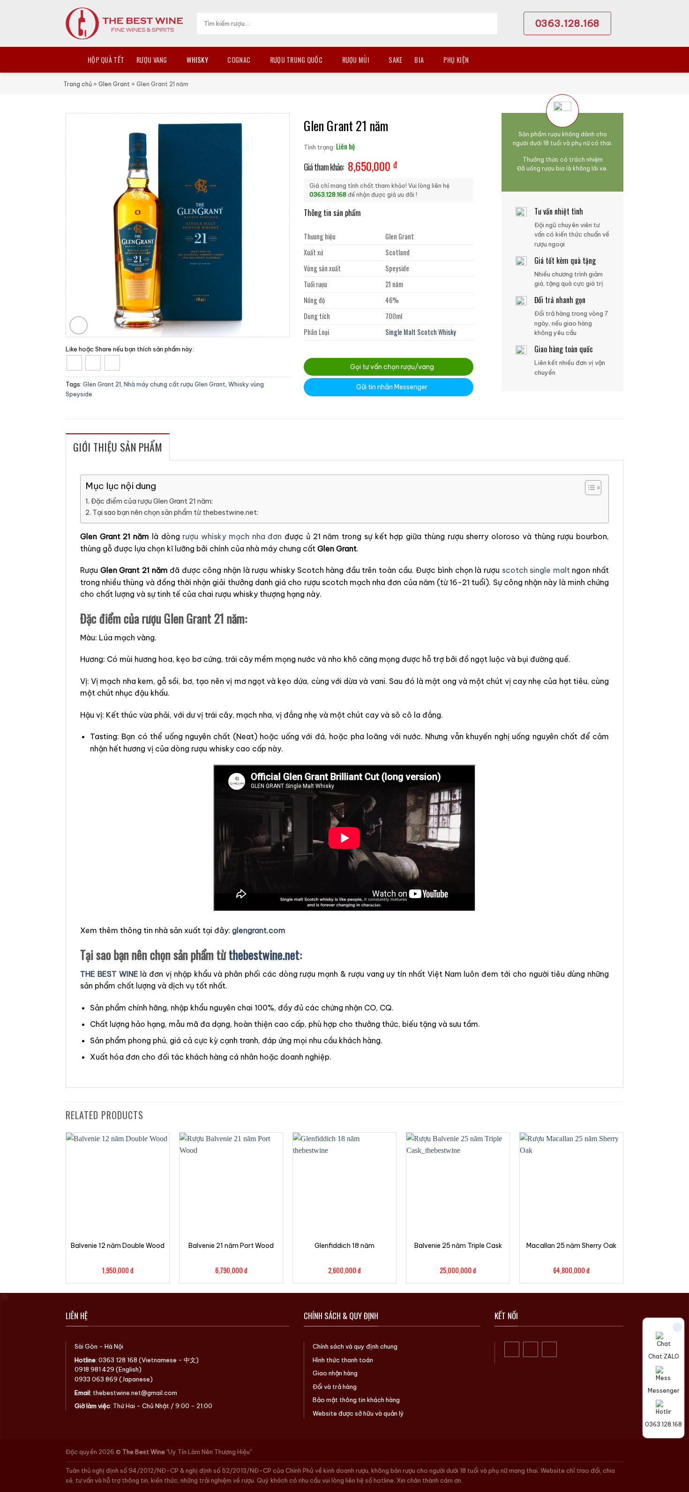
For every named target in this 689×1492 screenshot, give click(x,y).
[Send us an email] (549, 1349)
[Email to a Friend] (112, 363)
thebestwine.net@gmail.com (135, 1392)
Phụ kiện (456, 60)
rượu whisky (204, 536)
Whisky (197, 60)
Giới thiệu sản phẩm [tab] (117, 446)
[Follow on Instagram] (531, 1349)
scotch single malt (536, 570)
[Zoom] (78, 325)
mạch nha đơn (255, 536)
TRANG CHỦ (70, 59)
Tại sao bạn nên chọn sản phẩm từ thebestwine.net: (175, 512)
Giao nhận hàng (335, 1373)
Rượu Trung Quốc (296, 60)
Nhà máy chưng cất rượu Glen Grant (174, 384)
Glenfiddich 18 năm (344, 1245)
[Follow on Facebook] (512, 1349)
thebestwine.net (264, 954)
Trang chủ (77, 84)
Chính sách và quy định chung (355, 1346)
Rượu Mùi (355, 60)
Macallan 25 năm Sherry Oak (571, 1245)
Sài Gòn (86, 1346)
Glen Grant (114, 84)
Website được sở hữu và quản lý (358, 1413)
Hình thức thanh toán (343, 1360)
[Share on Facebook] (74, 363)
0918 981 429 (94, 1369)
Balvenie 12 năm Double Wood (118, 1245)
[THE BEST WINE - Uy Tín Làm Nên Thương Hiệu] (124, 23)
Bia (419, 60)
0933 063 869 (96, 1379)
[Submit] (487, 23)
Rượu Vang (151, 60)
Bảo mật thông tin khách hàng (356, 1399)
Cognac (238, 60)
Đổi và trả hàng (335, 1386)
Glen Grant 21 (102, 384)
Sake (395, 60)
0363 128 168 (117, 1360)
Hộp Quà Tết (106, 60)
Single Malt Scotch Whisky (420, 332)
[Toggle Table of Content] (588, 488)
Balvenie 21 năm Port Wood (231, 1245)
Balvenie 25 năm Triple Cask (458, 1245)
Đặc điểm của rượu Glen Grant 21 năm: (152, 501)
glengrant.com (258, 930)
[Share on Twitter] (93, 363)
